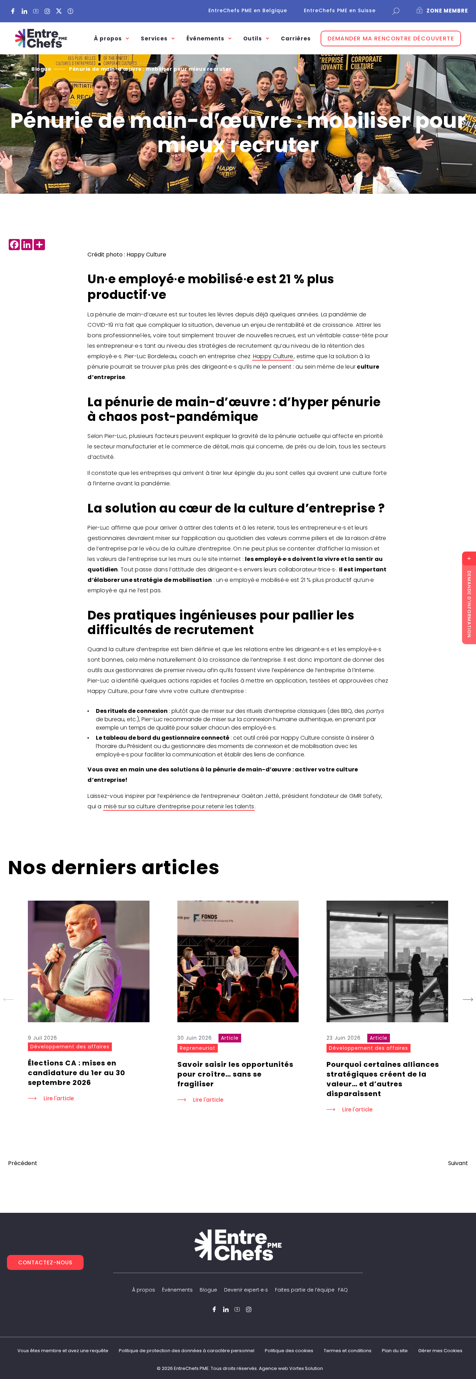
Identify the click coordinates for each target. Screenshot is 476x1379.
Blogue (208, 1289)
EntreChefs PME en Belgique (247, 10)
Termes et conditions (347, 1350)
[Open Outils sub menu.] (267, 38)
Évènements (177, 1289)
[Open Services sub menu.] (173, 38)
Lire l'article (59, 1098)
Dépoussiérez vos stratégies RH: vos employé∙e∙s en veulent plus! (458, 1163)
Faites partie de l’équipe (305, 1289)
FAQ (343, 1289)
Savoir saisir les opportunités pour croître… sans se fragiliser (235, 1074)
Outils (252, 38)
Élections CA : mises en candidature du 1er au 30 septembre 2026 (76, 1072)
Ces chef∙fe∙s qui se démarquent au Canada (22, 1163)
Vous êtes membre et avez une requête (62, 1350)
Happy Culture (273, 356)
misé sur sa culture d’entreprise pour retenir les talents (179, 806)
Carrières (296, 38)
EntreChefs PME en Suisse (340, 10)
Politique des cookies (289, 1350)
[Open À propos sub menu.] (127, 38)
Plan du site (395, 1350)
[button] (468, 999)
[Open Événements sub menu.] (229, 38)
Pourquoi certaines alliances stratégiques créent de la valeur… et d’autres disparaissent (383, 1079)
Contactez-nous (45, 1262)
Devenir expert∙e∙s (246, 1289)
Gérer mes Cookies (440, 1350)
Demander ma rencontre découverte (391, 38)
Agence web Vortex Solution (291, 1368)
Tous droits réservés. (234, 1368)
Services (154, 38)
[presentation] (88, 961)
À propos (143, 1289)
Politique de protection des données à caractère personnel (186, 1350)
